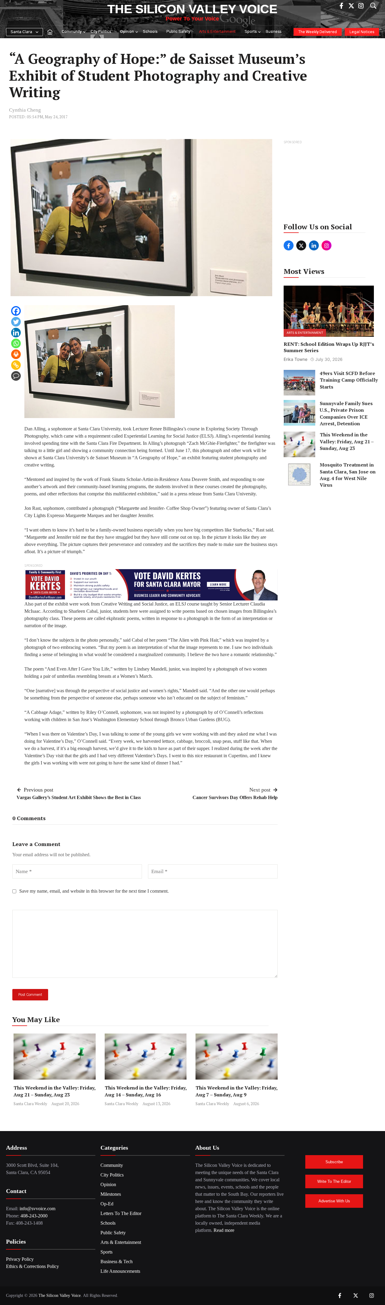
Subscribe (334, 1162)
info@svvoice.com (37, 1208)
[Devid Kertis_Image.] (151, 584)
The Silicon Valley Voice (192, 9)
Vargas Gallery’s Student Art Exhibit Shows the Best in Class (79, 797)
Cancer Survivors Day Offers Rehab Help (235, 797)
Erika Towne (295, 359)
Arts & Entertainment (217, 32)
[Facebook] (16, 311)
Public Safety (178, 32)
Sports (251, 32)
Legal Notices (362, 32)
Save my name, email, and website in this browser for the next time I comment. (94, 891)
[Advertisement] (329, 183)
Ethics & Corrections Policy (32, 1266)
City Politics (101, 32)
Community (72, 32)
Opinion (127, 32)
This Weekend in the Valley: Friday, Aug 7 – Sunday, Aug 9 (236, 1091)
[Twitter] (16, 322)
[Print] (16, 354)
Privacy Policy (20, 1259)
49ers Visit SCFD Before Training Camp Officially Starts (349, 380)
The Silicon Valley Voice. (60, 1295)
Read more (224, 1230)
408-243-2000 (34, 1215)
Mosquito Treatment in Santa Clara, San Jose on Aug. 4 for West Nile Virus (348, 475)
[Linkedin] (16, 332)
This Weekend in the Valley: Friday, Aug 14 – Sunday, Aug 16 (145, 1091)
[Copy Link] (16, 365)
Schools (150, 32)
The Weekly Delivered (317, 32)
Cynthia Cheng (25, 110)
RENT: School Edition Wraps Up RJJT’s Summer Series (329, 347)
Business (273, 32)
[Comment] (16, 376)
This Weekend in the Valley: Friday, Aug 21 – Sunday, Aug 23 (54, 1091)
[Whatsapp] (16, 343)
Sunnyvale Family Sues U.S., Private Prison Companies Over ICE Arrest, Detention (346, 413)
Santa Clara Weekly (30, 1103)
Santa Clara (21, 32)
